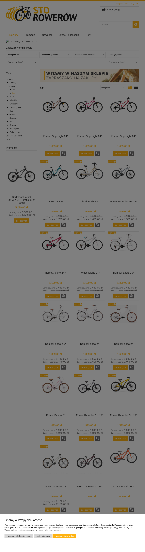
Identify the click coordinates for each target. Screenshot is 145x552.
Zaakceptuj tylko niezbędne (19, 536)
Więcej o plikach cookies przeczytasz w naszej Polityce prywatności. (33, 530)
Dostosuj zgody (43, 536)
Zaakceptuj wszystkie (64, 536)
